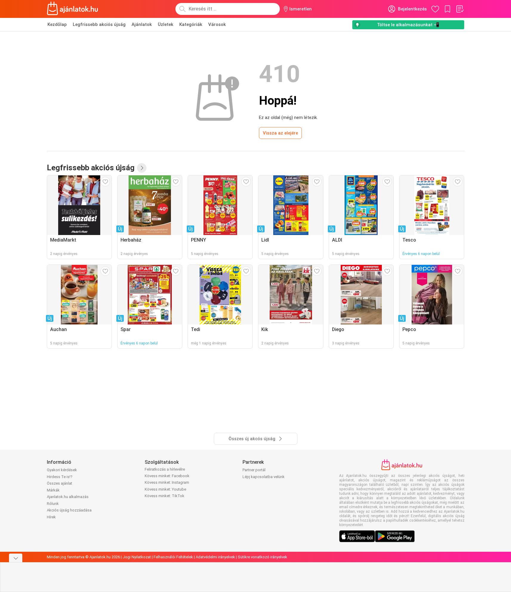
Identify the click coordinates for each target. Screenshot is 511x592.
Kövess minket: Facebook (167, 476)
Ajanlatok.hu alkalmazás (68, 496)
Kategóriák (190, 24)
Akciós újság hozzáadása (69, 510)
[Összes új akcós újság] (141, 168)
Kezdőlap (57, 24)
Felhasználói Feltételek (173, 557)
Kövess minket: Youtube (165, 489)
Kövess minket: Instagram (167, 482)
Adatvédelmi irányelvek (215, 557)
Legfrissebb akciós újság (99, 24)
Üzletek (165, 24)
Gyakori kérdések (62, 470)
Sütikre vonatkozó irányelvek (262, 557)
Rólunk (53, 503)
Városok (217, 24)
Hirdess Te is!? (59, 476)
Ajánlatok (142, 24)
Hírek (51, 517)
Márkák (53, 490)
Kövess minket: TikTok (164, 496)
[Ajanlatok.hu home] (72, 8)
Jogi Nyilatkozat (137, 557)
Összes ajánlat (59, 483)
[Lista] (459, 9)
